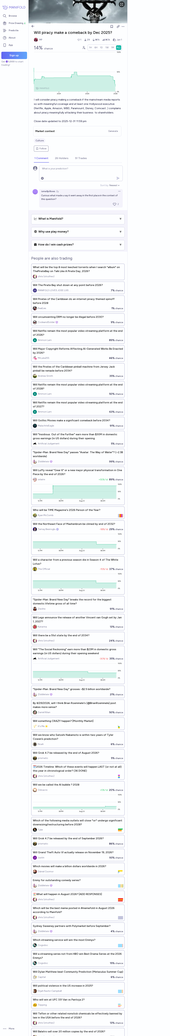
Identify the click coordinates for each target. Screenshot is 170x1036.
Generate (113, 131)
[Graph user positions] (83, 47)
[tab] (41, 158)
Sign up (14, 55)
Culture (40, 140)
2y (57, 191)
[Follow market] (111, 26)
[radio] (90, 47)
